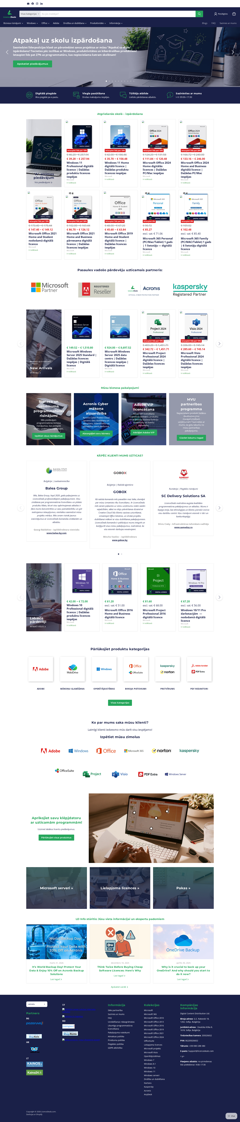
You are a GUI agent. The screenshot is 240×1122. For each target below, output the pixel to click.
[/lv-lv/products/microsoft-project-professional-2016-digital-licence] (158, 581)
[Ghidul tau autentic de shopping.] (68, 1027)
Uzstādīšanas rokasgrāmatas (121, 1021)
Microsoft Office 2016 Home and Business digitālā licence (119, 613)
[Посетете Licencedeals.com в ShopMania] (34, 1037)
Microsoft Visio (151, 1052)
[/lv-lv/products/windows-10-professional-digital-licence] (82, 581)
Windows (31, 23)
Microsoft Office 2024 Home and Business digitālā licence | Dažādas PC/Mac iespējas (195, 170)
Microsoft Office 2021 (154, 1033)
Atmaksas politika (116, 1036)
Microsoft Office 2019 (154, 1029)
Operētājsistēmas (152, 1056)
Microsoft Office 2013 (154, 1021)
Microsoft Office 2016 (154, 1025)
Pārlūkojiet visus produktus (56, 837)
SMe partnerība (115, 1010)
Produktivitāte (97, 23)
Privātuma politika (116, 1040)
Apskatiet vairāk (119, 986)
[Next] (219, 343)
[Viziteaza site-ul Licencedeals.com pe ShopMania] (70, 1034)
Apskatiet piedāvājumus (32, 63)
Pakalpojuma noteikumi (119, 1032)
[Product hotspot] (151, 828)
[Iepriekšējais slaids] (7, 52)
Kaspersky (148, 1086)
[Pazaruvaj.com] (34, 1024)
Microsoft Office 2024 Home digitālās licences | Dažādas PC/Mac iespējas (157, 168)
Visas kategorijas (120, 702)
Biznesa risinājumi (12, 23)
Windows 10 (149, 1067)
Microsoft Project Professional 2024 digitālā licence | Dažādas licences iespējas (154, 360)
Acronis (147, 1090)
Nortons (148, 1083)
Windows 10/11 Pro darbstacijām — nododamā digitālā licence (193, 615)
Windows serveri (151, 1075)
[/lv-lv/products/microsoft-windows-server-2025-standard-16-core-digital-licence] (82, 327)
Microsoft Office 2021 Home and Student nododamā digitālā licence (43, 239)
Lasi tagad (55, 979)
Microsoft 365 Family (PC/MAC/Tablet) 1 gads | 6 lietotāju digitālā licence (196, 244)
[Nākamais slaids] (232, 52)
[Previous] (20, 343)
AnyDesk (148, 1094)
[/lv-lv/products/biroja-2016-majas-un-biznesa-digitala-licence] (120, 581)
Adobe (56, 23)
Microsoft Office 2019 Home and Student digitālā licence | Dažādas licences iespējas (119, 240)
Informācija (115, 23)
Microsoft (70, 180)
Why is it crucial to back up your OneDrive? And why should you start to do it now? (183, 970)
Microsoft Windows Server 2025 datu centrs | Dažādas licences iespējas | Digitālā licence (117, 358)
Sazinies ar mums (228, 23)
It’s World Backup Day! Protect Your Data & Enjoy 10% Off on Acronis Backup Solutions (56, 970)
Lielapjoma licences (153, 1044)
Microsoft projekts (152, 1048)
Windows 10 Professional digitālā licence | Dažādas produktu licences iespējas (80, 612)
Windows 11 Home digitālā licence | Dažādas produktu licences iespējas (117, 168)
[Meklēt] (199, 14)
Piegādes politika (116, 1044)
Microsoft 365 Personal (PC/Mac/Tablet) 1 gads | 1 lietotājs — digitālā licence (158, 244)
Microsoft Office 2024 (154, 1037)
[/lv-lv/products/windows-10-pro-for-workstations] (196, 581)
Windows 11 (149, 1071)
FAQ (214, 23)
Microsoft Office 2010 (154, 1018)
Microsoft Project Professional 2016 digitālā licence (154, 613)
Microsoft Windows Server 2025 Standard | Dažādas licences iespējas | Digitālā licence (82, 358)
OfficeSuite (149, 1041)
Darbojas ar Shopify (34, 1114)
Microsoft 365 (150, 1014)
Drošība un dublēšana (74, 23)
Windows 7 (149, 1060)
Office (45, 23)
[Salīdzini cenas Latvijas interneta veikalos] (82, 1011)
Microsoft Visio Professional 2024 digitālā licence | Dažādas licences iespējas (192, 360)
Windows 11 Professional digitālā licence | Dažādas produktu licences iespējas (80, 170)
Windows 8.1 (150, 1063)
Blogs (204, 23)
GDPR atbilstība (115, 1047)
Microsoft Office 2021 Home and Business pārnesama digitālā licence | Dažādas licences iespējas (81, 240)
